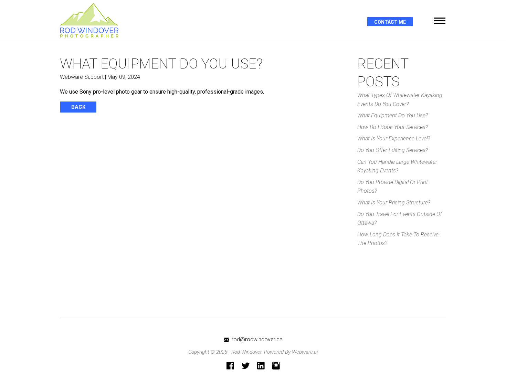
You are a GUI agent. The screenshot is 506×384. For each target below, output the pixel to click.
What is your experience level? (393, 138)
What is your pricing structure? (393, 202)
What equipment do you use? (392, 115)
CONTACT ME (390, 22)
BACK (78, 107)
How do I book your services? (392, 127)
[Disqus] (203, 211)
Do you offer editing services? (392, 150)
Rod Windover (246, 352)
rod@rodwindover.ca (257, 339)
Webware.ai (305, 352)
